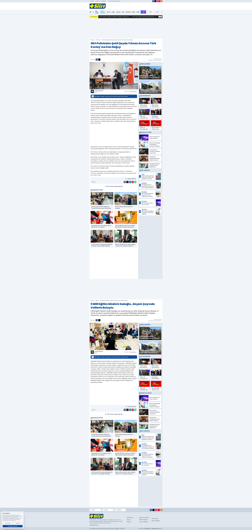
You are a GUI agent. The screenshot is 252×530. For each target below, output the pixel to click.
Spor (123, 12)
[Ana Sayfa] (93, 12)
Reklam (98, 1)
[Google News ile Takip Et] (133, 91)
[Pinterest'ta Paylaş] (133, 182)
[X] (155, 1)
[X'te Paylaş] (99, 60)
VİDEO (150, 11)
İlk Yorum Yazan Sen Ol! (115, 186)
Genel (113, 12)
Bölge (108, 12)
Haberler (92, 39)
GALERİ (157, 11)
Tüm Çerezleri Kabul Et (13, 526)
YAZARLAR (119, 509)
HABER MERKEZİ (99, 91)
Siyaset (118, 12)
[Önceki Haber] (159, 17)
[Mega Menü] (90, 12)
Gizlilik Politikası (143, 519)
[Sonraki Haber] (161, 17)
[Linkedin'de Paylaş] (130, 182)
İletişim (103, 1)
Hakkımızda (130, 517)
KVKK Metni (155, 518)
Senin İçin (144, 12)
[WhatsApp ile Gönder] (135, 182)
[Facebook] (153, 1)
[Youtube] (159, 1)
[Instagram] (157, 1)
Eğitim (133, 12)
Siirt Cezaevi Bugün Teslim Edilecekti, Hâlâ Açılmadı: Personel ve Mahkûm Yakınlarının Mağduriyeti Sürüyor (127, 16)
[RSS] (161, 1)
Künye (92, 1)
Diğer (137, 12)
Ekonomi (128, 12)
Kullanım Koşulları (144, 517)
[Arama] (161, 12)
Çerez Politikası (143, 522)
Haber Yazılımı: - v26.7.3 (150, 528)
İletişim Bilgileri (156, 520)
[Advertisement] (126, 28)
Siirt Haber (97, 12)
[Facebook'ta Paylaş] (97, 60)
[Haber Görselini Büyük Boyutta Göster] (114, 75)
